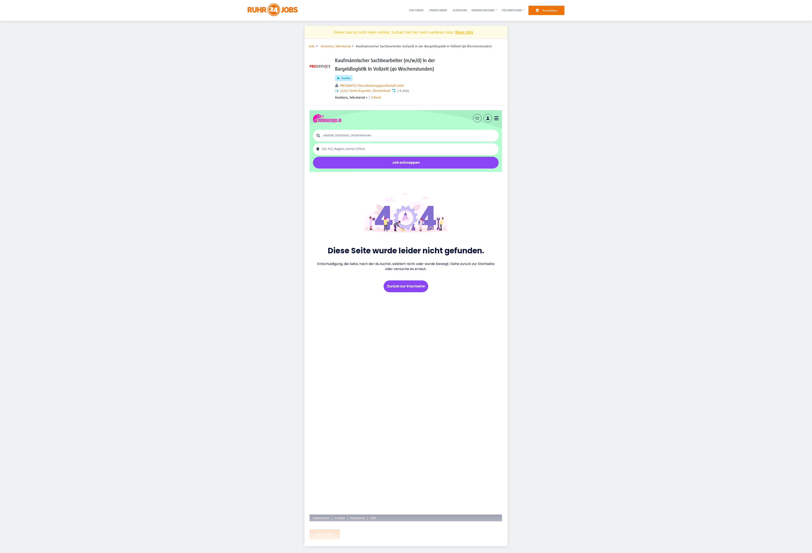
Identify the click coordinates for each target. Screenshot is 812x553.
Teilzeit (376, 97)
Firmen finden (438, 10)
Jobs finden (416, 10)
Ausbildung (460, 10)
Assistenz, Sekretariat (336, 46)
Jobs (312, 46)
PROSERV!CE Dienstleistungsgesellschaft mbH (372, 85)
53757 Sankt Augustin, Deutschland (365, 90)
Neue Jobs (464, 32)
